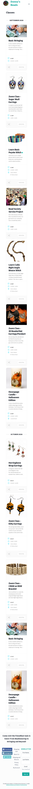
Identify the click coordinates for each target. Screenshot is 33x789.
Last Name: (26, 759)
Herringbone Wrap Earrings (15, 464)
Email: (26, 766)
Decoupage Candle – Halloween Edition (14, 396)
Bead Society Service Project (16, 210)
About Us (16, 754)
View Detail (21, 67)
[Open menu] (28, 4)
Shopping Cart (16, 750)
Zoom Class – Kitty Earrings (15, 522)
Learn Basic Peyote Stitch (15, 151)
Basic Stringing (16, 40)
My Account (16, 768)
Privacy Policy (16, 764)
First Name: (26, 752)
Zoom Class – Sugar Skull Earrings (15, 99)
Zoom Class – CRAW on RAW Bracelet (15, 586)
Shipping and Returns (16, 758)
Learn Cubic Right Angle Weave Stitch (15, 267)
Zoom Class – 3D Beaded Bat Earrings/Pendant (17, 331)
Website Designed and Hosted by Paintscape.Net (16, 785)
